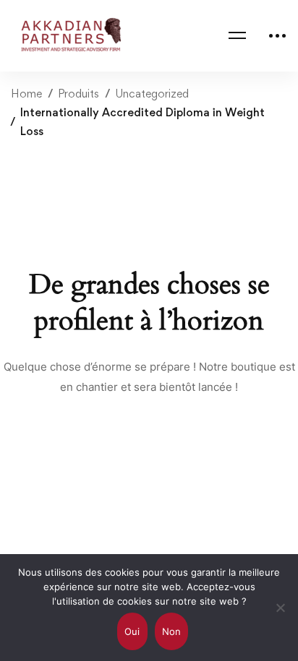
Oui (132, 631)
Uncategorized (152, 93)
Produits (78, 93)
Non (172, 631)
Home (26, 93)
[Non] (280, 607)
